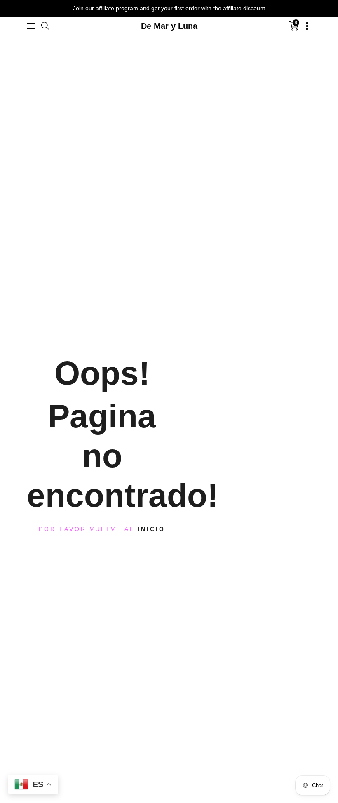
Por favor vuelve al (102, 529)
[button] (31, 26)
